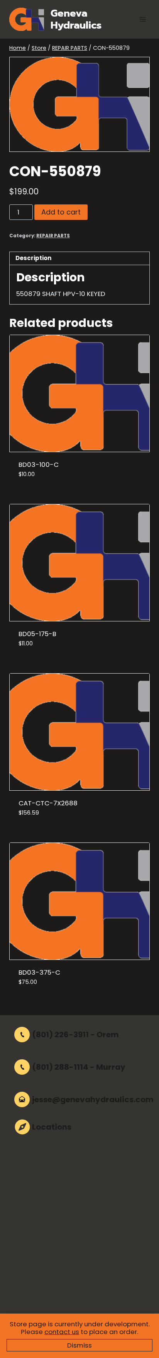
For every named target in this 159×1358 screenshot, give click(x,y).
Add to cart (61, 212)
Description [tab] (33, 258)
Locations (51, 1126)
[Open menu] (142, 19)
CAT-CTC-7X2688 (48, 803)
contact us (61, 1331)
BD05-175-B (37, 633)
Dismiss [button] (79, 1345)
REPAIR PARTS (53, 236)
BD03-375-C (39, 972)
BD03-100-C (39, 464)
